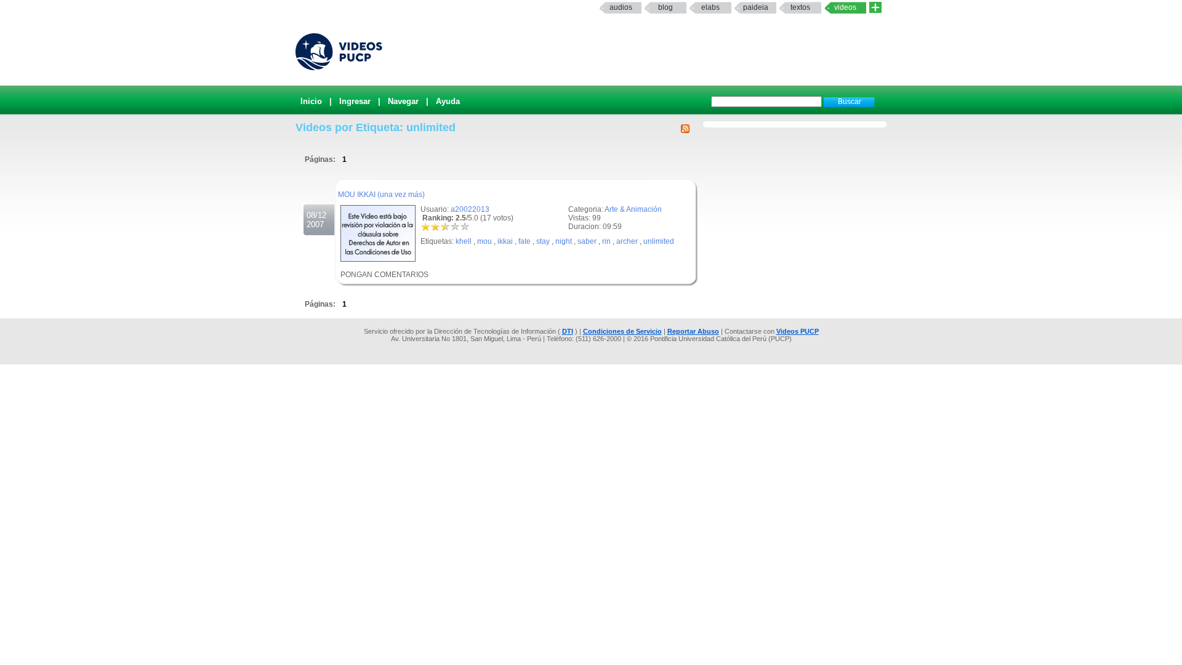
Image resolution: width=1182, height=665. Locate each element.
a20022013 (470, 209)
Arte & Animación (633, 209)
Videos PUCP (797, 331)
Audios (620, 7)
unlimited (658, 241)
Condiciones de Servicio (622, 331)
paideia (755, 7)
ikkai (505, 241)
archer (627, 241)
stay (543, 241)
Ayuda (448, 101)
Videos (845, 7)
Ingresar (355, 101)
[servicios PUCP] (875, 8)
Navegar (403, 101)
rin (606, 241)
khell (464, 241)
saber (587, 241)
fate (524, 241)
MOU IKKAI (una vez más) (381, 194)
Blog (665, 7)
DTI (567, 331)
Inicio (311, 101)
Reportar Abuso (693, 331)
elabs (710, 7)
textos (800, 7)
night (563, 241)
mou (484, 241)
